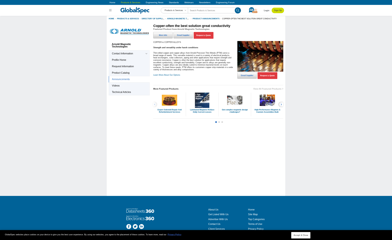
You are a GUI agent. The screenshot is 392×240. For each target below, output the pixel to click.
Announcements (121, 79)
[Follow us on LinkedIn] (141, 227)
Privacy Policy (256, 229)
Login (266, 10)
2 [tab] (219, 120)
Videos (116, 85)
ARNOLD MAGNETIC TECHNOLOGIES (183, 19)
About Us (213, 209)
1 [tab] (216, 120)
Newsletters (204, 2)
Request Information (123, 66)
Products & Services (130, 2)
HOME (111, 19)
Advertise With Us (218, 219)
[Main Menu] (111, 10)
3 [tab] (222, 120)
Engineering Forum (225, 2)
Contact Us (214, 224)
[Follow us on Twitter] (135, 227)
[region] (196, 235)
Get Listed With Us (218, 214)
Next (281, 104)
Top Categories (256, 219)
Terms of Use (255, 224)
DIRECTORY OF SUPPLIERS (154, 19)
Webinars (189, 2)
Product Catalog (121, 72)
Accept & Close (301, 235)
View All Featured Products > (268, 89)
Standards (174, 2)
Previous (155, 104)
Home (112, 2)
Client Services (216, 229)
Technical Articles (121, 92)
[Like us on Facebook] (128, 227)
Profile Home (119, 60)
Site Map (253, 214)
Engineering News (154, 2)
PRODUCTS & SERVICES (128, 19)
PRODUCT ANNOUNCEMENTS (206, 19)
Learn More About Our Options (166, 75)
